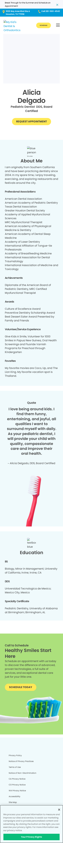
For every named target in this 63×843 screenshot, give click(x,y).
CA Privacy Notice (17, 778)
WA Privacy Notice (17, 790)
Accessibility (14, 796)
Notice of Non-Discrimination (22, 773)
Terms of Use (15, 767)
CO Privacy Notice (17, 784)
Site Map (13, 802)
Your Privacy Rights (31, 836)
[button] (58, 25)
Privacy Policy (15, 755)
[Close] (59, 809)
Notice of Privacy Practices (21, 761)
